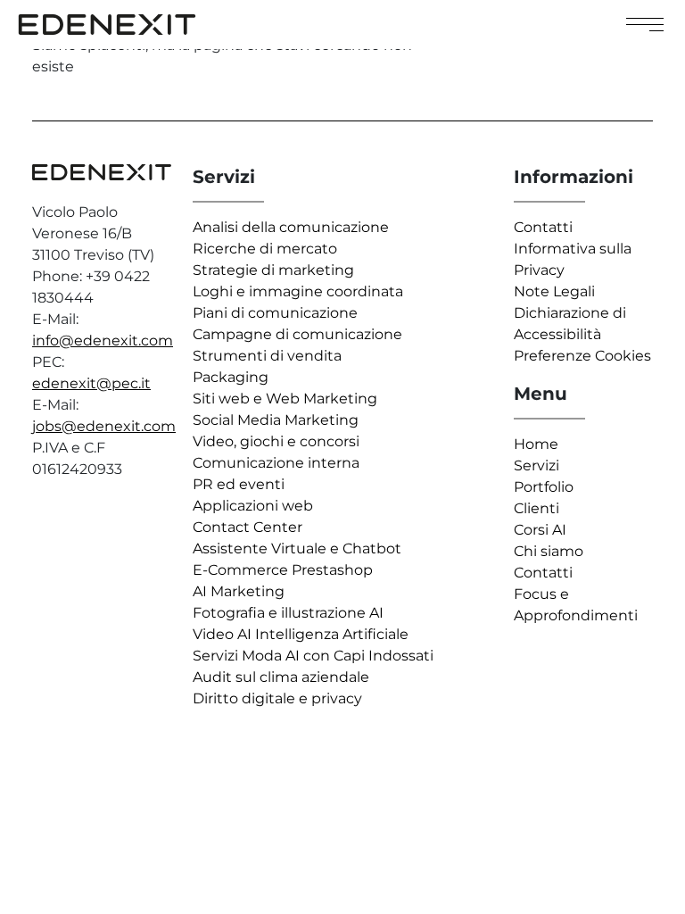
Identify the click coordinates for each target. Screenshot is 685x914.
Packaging (230, 377)
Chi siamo (548, 551)
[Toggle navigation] (644, 24)
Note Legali (554, 291)
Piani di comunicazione (275, 312)
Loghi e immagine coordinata (298, 291)
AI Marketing (239, 591)
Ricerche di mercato (265, 248)
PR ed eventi (239, 484)
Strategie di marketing (273, 270)
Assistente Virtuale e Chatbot (297, 548)
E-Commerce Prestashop (283, 569)
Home (536, 444)
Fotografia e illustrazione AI (288, 612)
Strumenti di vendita (267, 355)
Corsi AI (540, 529)
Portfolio (544, 486)
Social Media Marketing (276, 419)
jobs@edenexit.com (104, 426)
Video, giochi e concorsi (276, 441)
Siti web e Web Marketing (285, 398)
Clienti (536, 508)
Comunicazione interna (276, 462)
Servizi (536, 465)
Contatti (543, 227)
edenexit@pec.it (91, 383)
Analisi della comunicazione (291, 227)
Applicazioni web (253, 505)
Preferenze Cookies (582, 355)
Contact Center (247, 527)
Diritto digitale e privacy (277, 698)
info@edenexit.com (102, 340)
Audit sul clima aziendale (281, 677)
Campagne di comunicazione (297, 334)
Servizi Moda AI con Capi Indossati (313, 655)
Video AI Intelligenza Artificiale (301, 634)
